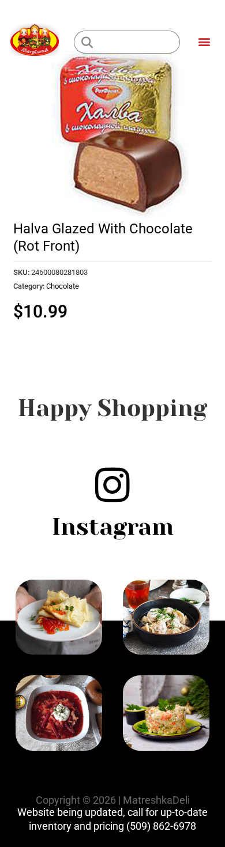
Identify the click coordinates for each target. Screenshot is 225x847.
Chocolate (62, 286)
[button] (203, 41)
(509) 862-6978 (161, 826)
